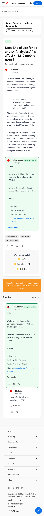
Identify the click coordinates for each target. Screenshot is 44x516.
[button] (12, 64)
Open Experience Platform (21, 30)
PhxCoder (14, 69)
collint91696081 (18, 160)
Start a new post (24, 285)
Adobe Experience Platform (12, 11)
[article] (22, 345)
